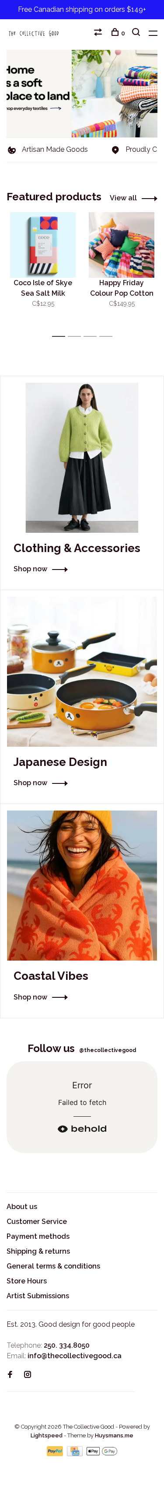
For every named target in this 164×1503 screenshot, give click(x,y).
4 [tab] (108, 337)
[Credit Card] (75, 1454)
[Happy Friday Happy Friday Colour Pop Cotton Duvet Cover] (121, 245)
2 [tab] (77, 337)
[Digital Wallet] (102, 1454)
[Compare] (99, 33)
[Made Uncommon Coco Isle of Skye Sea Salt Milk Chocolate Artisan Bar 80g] (43, 245)
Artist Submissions (38, 1296)
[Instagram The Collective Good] (27, 1375)
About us (22, 1206)
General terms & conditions (53, 1266)
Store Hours (27, 1281)
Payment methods (38, 1236)
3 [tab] (92, 337)
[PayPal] (56, 1454)
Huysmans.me (114, 1435)
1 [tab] (61, 337)
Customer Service (37, 1221)
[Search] (137, 33)
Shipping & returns (38, 1251)
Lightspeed (47, 1435)
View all (123, 198)
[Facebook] (10, 1375)
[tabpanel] (42, 270)
